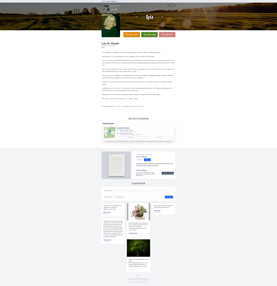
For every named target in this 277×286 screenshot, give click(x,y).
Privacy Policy (134, 279)
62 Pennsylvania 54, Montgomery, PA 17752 (130, 134)
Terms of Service (142, 279)
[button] (110, 131)
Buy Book (147, 159)
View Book (139, 159)
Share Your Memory (167, 173)
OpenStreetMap (140, 282)
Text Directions (131, 137)
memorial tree (119, 106)
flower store (141, 106)
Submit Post (169, 197)
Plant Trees (159, 137)
